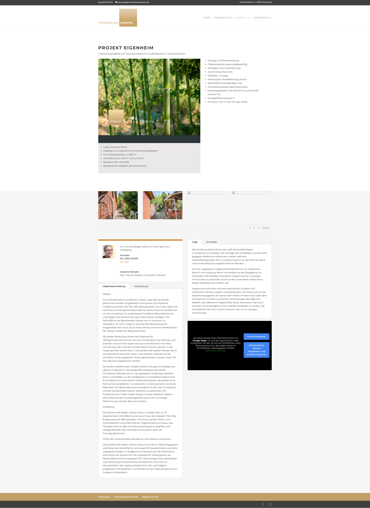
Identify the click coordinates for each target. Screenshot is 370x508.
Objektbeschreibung (114, 286)
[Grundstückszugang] (118, 218)
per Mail (124, 261)
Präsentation (223, 18)
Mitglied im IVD (150, 497)
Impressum (104, 497)
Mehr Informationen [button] (216, 351)
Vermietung (261, 18)
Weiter (266, 227)
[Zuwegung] (252, 193)
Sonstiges (211, 241)
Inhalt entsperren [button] (256, 336)
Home (206, 18)
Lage (194, 241)
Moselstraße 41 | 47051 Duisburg (256, 2)
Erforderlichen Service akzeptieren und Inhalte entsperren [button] (257, 350)
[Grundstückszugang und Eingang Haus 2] (162, 218)
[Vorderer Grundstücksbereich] (207, 193)
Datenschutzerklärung (126, 497)
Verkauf (241, 18)
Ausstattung (141, 286)
